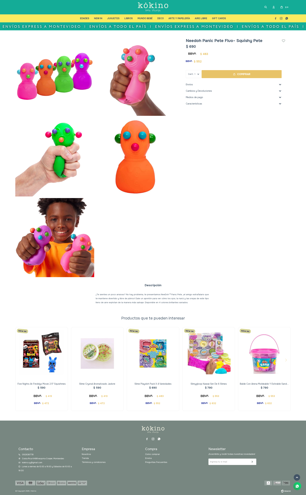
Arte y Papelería (179, 18)
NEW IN (98, 18)
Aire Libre (201, 18)
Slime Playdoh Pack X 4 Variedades (153, 383)
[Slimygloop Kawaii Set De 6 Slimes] (208, 353)
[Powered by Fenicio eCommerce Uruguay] (286, 491)
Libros (128, 18)
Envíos (148, 458)
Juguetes (113, 18)
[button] (266, 7)
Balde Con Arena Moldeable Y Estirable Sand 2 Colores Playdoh (264, 383)
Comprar (243, 74)
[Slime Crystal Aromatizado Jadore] (97, 353)
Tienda (85, 458)
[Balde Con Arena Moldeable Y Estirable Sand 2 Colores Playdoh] (264, 353)
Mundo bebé (145, 18)
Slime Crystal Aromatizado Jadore (97, 383)
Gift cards (219, 18)
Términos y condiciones (94, 462)
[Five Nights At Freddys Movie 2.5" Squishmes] (41, 353)
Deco (160, 18)
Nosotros (86, 454)
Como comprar (152, 454)
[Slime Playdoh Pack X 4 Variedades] (153, 353)
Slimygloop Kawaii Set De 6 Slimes (209, 383)
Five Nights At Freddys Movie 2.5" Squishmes (42, 383)
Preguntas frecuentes (156, 462)
